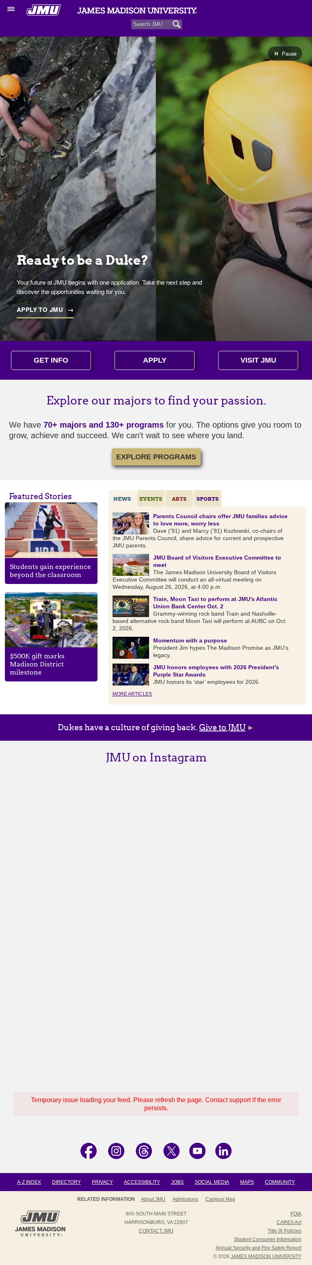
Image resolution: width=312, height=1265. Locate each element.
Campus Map (220, 1199)
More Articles (132, 694)
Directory (66, 1182)
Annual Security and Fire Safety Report (258, 1248)
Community (280, 1182)
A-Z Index (29, 1182)
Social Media (212, 1182)
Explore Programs (156, 457)
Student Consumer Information (267, 1239)
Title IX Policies (284, 1231)
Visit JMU (258, 360)
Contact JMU (156, 1231)
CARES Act (289, 1222)
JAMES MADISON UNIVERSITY (266, 1256)
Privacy (102, 1182)
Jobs (177, 1182)
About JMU (153, 1199)
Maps (247, 1182)
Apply (155, 360)
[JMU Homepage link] (40, 1235)
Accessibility (142, 1182)
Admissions (185, 1199)
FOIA (295, 1214)
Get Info (51, 360)
